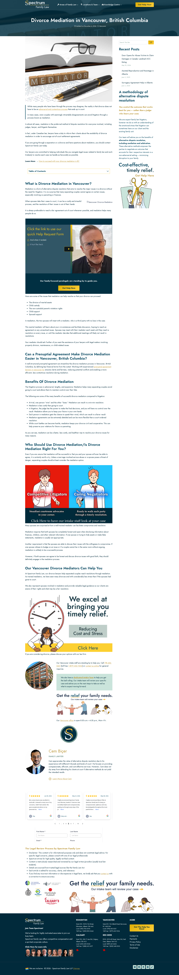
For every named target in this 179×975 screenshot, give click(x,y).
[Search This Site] (151, 42)
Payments (133, 939)
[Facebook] (139, 967)
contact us (105, 873)
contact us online (92, 666)
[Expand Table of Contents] (107, 171)
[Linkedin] (143, 967)
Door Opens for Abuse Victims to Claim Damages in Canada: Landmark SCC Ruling (138, 59)
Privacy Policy (135, 942)
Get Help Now (144, 4)
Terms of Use (135, 944)
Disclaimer (134, 948)
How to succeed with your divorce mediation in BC (59, 161)
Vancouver (102, 26)
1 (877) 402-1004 (75, 666)
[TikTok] (152, 967)
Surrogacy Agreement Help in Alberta (137, 82)
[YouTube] (135, 967)
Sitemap (76, 968)
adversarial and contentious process (53, 109)
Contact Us (134, 936)
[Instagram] (148, 967)
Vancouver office (67, 720)
